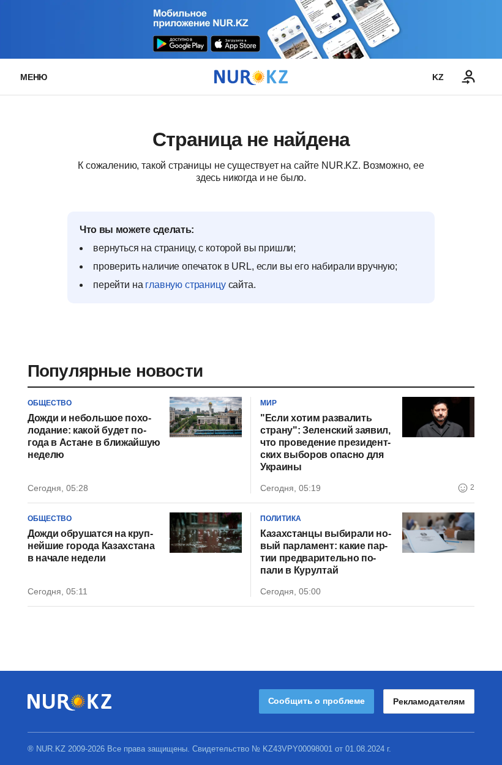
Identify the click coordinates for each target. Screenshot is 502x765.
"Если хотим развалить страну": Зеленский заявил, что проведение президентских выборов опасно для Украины (325, 442)
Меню (33, 77)
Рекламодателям (429, 701)
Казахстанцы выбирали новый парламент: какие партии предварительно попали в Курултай (325, 551)
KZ (438, 77)
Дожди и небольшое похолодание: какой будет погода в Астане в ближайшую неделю (94, 436)
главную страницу (185, 284)
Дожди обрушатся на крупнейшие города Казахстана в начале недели (91, 545)
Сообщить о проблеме (316, 701)
